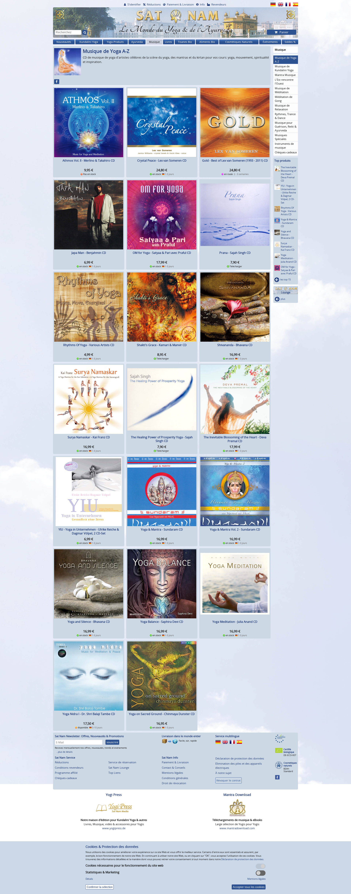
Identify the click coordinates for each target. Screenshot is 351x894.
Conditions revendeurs (69, 767)
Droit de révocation (174, 783)
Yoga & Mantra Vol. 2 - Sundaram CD (235, 529)
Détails (89, 878)
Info (202, 4)
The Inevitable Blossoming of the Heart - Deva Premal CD (235, 439)
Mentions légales (172, 772)
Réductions (154, 4)
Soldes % (290, 42)
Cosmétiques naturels (290, 764)
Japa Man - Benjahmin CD (88, 253)
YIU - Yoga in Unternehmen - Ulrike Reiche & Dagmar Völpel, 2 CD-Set (88, 531)
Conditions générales (175, 778)
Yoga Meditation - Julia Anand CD (234, 622)
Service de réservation (122, 762)
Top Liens (114, 772)
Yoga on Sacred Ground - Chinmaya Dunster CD (162, 714)
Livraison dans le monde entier (181, 736)
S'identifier (134, 4)
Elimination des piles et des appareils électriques (238, 766)
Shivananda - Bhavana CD (234, 345)
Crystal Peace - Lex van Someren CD (161, 160)
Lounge (285, 292)
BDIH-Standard (288, 770)
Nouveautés (63, 42)
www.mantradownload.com (237, 828)
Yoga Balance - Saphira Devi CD (161, 622)
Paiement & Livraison (180, 4)
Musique (154, 42)
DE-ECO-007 (290, 755)
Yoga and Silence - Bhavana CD (89, 622)
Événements (270, 42)
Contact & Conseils (173, 767)
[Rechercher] (84, 32)
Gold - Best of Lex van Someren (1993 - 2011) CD (235, 160)
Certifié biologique (289, 751)
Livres (168, 42)
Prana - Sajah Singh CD (235, 253)
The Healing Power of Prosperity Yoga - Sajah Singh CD (162, 439)
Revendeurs (218, 4)
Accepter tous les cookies (249, 887)
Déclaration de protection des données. (242, 859)
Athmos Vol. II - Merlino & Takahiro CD (89, 160)
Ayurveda (137, 42)
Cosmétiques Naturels (238, 42)
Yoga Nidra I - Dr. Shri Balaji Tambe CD (89, 714)
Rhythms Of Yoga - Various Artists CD (88, 345)
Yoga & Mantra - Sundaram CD (162, 529)
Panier (283, 32)
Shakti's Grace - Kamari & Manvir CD (162, 345)
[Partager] (56, 81)
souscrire (112, 742)
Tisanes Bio (185, 42)
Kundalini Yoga (89, 42)
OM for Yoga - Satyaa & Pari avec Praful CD (162, 253)
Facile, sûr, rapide (188, 740)
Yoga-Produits (115, 42)
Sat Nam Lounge (118, 767)
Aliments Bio (207, 42)
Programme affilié (66, 772)
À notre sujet (223, 773)
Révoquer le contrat (228, 780)
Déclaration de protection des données (239, 758)
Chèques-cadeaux (66, 778)
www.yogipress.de (113, 828)
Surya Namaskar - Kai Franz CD (89, 437)
